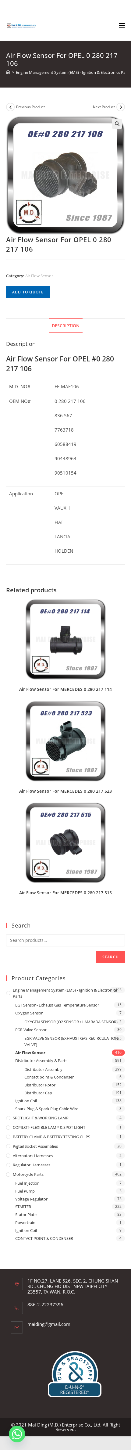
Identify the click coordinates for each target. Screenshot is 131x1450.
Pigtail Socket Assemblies (35, 1146)
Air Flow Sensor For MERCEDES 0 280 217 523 (65, 791)
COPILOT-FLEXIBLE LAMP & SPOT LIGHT (49, 1127)
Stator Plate (26, 1214)
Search (110, 957)
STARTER (23, 1206)
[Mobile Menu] (122, 25)
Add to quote (28, 292)
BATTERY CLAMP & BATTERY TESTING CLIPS (51, 1137)
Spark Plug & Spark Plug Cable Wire (46, 1108)
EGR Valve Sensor (31, 1029)
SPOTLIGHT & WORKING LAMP (41, 1118)
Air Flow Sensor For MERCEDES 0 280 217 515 (65, 892)
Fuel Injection (27, 1183)
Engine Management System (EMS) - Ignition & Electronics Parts (65, 993)
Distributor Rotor (39, 1085)
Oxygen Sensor (29, 1013)
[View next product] (120, 107)
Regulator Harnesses (31, 1165)
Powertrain (25, 1222)
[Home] (8, 72)
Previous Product (30, 106)
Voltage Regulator (31, 1199)
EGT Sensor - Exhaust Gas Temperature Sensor (57, 1005)
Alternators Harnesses (33, 1155)
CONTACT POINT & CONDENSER (44, 1238)
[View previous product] (10, 107)
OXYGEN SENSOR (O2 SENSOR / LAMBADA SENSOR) (71, 1022)
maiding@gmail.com (48, 1324)
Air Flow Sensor (39, 275)
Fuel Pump (25, 1191)
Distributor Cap (38, 1093)
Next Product (104, 106)
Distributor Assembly (43, 1069)
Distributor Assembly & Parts (41, 1060)
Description (66, 325)
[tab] (65, 326)
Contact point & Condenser (49, 1077)
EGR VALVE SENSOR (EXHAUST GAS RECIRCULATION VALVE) (71, 1041)
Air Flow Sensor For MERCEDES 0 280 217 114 (65, 689)
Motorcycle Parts (28, 1174)
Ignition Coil (26, 1101)
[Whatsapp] (17, 1434)
